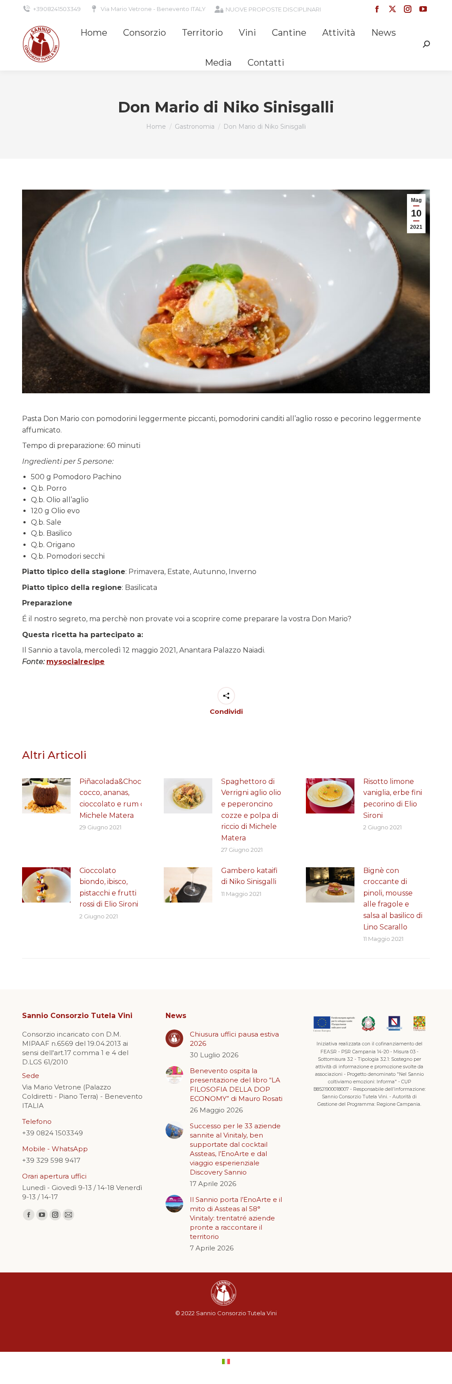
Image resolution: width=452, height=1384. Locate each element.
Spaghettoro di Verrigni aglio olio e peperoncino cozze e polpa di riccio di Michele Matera (251, 809)
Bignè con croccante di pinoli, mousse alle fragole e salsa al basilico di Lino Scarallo (392, 898)
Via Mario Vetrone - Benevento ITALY (153, 8)
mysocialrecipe (75, 661)
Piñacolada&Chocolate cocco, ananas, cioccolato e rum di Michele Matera (119, 798)
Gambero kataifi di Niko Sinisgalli (249, 876)
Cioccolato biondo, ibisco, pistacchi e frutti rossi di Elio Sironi (108, 887)
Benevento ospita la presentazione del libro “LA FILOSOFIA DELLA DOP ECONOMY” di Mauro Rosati (236, 1085)
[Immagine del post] (46, 795)
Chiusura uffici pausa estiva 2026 (234, 1039)
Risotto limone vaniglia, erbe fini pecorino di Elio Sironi (392, 798)
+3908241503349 (57, 8)
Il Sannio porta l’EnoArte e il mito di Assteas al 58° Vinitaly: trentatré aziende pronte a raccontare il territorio (236, 1218)
